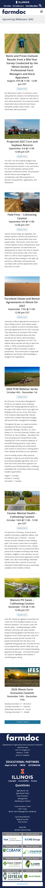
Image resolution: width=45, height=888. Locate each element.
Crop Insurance (22, 796)
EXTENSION (34, 765)
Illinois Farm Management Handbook (22, 811)
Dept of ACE (11, 765)
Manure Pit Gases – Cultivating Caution (22, 601)
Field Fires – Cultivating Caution (22, 216)
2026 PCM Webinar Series (22, 389)
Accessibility (23, 781)
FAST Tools (22, 809)
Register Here (22, 89)
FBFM (23, 765)
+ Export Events (22, 722)
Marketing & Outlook (22, 801)
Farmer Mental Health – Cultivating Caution (22, 514)
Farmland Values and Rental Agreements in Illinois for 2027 (22, 302)
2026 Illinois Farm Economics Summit (22, 691)
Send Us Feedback (22, 755)
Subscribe (22, 827)
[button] (41, 11)
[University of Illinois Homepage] (22, 778)
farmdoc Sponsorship (23, 830)
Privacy (34, 781)
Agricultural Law (22, 791)
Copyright (12, 781)
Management (23, 798)
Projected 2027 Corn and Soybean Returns (22, 143)
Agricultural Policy (22, 793)
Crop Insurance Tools (23, 806)
